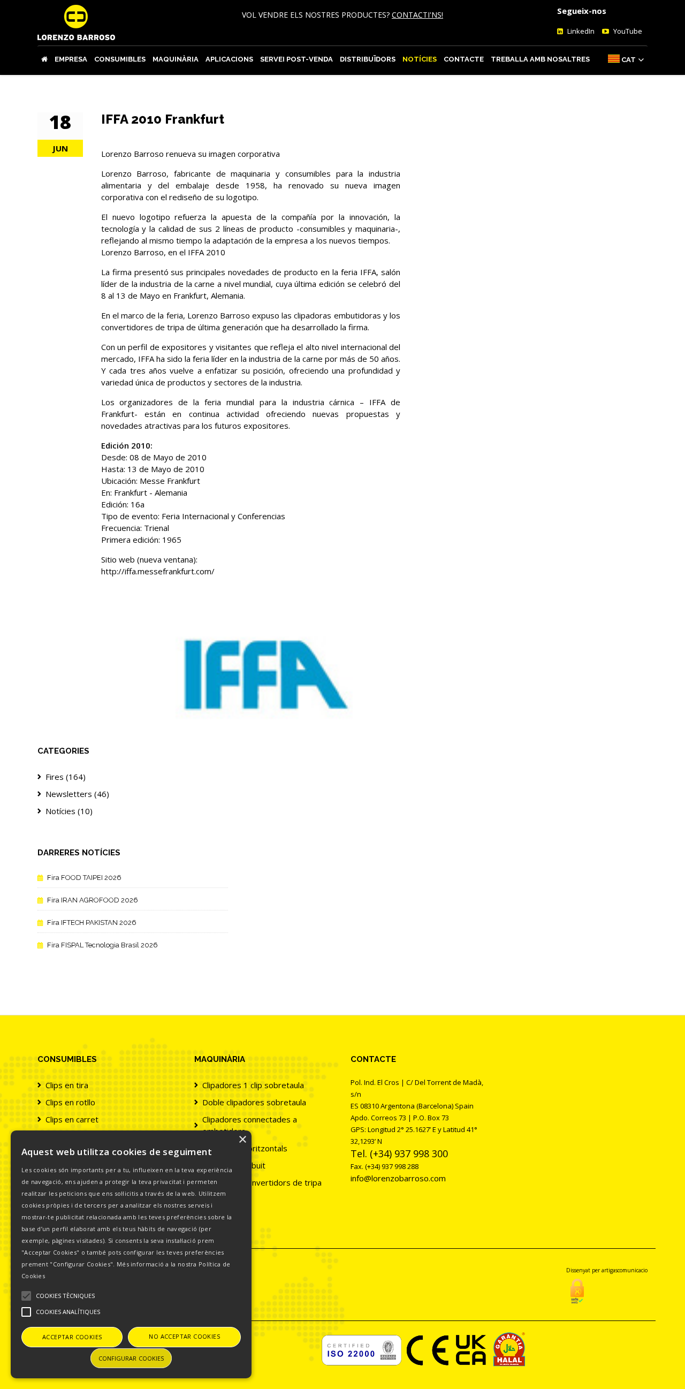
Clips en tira (66, 1085)
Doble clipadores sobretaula (254, 1102)
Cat (628, 60)
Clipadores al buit (233, 1165)
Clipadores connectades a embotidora (249, 1125)
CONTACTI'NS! (417, 15)
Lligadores (221, 1199)
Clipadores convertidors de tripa (262, 1182)
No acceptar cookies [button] (184, 1336)
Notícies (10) (69, 811)
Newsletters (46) (77, 793)
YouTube (627, 31)
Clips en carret (71, 1119)
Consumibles (120, 59)
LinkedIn (580, 31)
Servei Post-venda (296, 59)
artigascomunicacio (625, 1270)
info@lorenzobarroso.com (398, 1178)
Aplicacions (229, 59)
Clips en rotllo (70, 1102)
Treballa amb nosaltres (540, 59)
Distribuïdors (367, 59)
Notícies (419, 59)
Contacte (464, 59)
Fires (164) (65, 776)
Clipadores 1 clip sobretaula (253, 1085)
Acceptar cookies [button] (72, 1337)
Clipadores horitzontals (244, 1148)
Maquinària (176, 59)
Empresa (71, 59)
